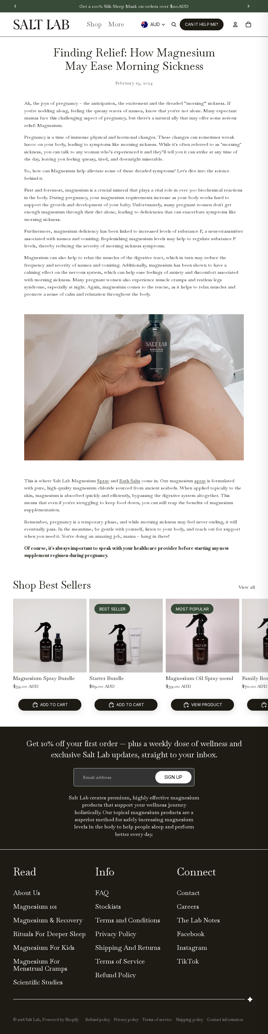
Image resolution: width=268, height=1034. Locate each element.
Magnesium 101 (35, 906)
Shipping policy (189, 1019)
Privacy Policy (115, 934)
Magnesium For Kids (44, 947)
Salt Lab (32, 1019)
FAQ (102, 892)
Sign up (173, 777)
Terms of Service (120, 961)
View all (247, 587)
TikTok (188, 961)
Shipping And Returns (127, 947)
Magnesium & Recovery (48, 920)
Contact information (225, 1019)
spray (200, 481)
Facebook (191, 934)
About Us (26, 892)
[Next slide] (248, 657)
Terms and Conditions (127, 920)
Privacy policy (126, 1019)
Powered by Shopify (60, 1019)
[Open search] (173, 24)
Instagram (192, 947)
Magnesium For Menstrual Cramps (40, 965)
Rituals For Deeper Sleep (49, 934)
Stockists (108, 906)
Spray (103, 481)
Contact (188, 892)
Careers (188, 906)
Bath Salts (129, 481)
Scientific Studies (38, 982)
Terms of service (157, 1019)
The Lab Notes (198, 920)
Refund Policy (115, 975)
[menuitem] (116, 24)
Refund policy (97, 1019)
